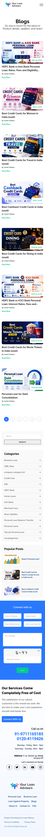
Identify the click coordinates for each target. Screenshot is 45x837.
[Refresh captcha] (38, 651)
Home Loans (10, 496)
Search (22, 442)
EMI (6, 484)
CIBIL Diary (9, 466)
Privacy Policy (30, 822)
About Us (13, 806)
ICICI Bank (8, 502)
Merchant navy (11, 508)
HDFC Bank (9, 490)
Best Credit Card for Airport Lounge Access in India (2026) (30, 574)
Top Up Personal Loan (14, 532)
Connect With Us (12, 719)
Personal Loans (11, 526)
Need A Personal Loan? (31, 559)
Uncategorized (11, 538)
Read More (6, 77)
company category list (14, 472)
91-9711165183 (29, 733)
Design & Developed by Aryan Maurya (19, 818)
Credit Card (9, 478)
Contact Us (25, 806)
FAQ (34, 806)
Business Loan (11, 460)
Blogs (34, 801)
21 (32, 419)
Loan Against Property (18, 801)
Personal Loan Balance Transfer (19, 520)
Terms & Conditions (11, 822)
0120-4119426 (30, 738)
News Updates (11, 514)
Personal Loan (14, 797)
